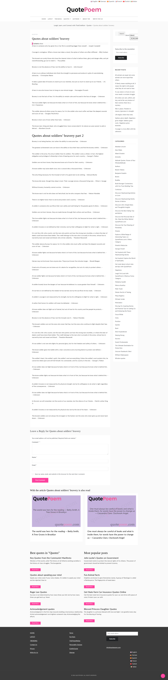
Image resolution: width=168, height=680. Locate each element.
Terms (71, 633)
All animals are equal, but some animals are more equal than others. (125, 77)
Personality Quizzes (75, 644)
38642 (127, 35)
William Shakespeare (121, 355)
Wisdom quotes (120, 358)
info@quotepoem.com (113, 647)
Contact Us (33, 644)
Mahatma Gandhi (120, 282)
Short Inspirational (121, 332)
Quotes (66, 19)
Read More (35, 569)
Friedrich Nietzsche (121, 245)
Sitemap (71, 652)
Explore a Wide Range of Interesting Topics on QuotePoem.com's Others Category (123, 238)
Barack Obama (119, 170)
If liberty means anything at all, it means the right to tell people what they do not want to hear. (125, 86)
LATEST (50, 19)
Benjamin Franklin (120, 173)
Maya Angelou (119, 296)
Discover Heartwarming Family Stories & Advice (125, 200)
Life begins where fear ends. (124, 114)
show (41, 43)
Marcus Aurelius (120, 285)
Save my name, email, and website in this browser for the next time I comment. (60, 474)
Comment (35, 442)
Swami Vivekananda (121, 342)
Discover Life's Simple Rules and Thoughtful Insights (124, 206)
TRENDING (58, 19)
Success (117, 338)
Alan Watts (118, 150)
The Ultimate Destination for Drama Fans (124, 347)
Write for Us (98, 19)
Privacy (32, 648)
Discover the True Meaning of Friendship (124, 226)
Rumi (116, 328)
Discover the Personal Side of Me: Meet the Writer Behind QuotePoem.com (124, 219)
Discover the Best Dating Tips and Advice (124, 212)
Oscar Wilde (119, 314)
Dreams (117, 231)
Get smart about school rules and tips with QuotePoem (124, 265)
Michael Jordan (120, 299)
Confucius (118, 189)
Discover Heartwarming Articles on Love (125, 194)
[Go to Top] (163, 676)
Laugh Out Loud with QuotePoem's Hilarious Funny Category (124, 276)
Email (34, 465)
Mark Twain (119, 289)
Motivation (118, 302)
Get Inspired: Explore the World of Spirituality (125, 260)
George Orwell (120, 249)
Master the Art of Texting (123, 292)
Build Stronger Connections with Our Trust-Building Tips (124, 185)
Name (34, 457)
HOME (32, 633)
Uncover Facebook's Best (123, 351)
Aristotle (118, 157)
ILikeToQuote (73, 648)
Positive (117, 321)
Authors (76, 19)
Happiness (118, 270)
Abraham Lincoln (120, 146)
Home (44, 19)
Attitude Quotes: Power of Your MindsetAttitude (125, 162)
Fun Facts (72, 637)
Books (117, 176)
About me (86, 19)
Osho (117, 318)
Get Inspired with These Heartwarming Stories (122, 254)
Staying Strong (119, 335)
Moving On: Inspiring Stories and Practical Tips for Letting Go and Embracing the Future (125, 308)
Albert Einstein (120, 153)
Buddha (117, 180)
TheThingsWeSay (74, 641)
